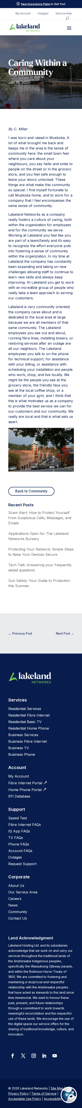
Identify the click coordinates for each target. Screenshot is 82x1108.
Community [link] (17, 912)
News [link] (13, 905)
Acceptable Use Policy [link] (24, 1099)
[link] (24, 27)
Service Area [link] (64, 13)
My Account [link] (23, 13)
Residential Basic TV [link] (25, 722)
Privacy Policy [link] (18, 1093)
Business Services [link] (23, 735)
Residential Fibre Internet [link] (29, 715)
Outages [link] (43, 13)
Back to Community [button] (31, 491)
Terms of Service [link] (43, 1093)
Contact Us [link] (17, 918)
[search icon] (67, 18)
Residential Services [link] (24, 708)
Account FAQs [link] (20, 851)
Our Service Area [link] (22, 892)
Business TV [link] (18, 748)
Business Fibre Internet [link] (27, 741)
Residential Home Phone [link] (28, 728)
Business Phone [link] (21, 754)
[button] (69, 27)
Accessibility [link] (53, 1099)
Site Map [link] (57, 1088)
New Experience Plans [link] (35, 4)
